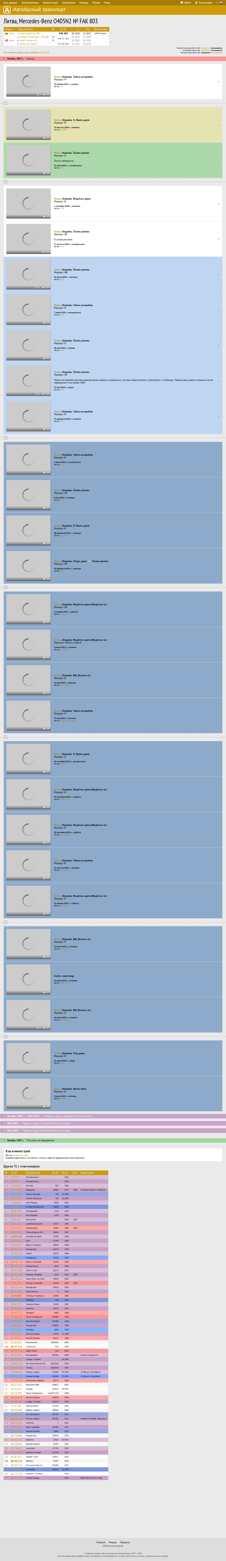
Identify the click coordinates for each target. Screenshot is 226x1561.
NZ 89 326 (16, 1300)
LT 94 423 (16, 1245)
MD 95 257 (17, 1249)
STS (62, 168)
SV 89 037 (16, 1334)
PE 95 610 (16, 1329)
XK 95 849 (16, 1410)
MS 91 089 (16, 1270)
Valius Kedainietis (67, 720)
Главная (100, 1542)
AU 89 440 (16, 1452)
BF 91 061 (16, 1414)
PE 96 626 (16, 1317)
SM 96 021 (16, 1376)
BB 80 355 (16, 1440)
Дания (11, 40)
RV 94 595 (16, 1291)
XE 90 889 (16, 1296)
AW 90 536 (17, 1418)
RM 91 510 (16, 1351)
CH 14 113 (16, 1469)
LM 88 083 (16, 1236)
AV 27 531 (16, 1384)
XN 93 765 (16, 1312)
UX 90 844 (16, 1372)
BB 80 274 (16, 1461)
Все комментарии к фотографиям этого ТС (27, 52)
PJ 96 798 (16, 1325)
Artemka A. (65, 535)
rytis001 (63, 130)
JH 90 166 (16, 1215)
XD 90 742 (16, 1401)
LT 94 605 (16, 1257)
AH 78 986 (16, 1435)
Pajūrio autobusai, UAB (29, 33)
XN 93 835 (16, 1423)
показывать (217, 53)
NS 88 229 (16, 1253)
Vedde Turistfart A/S (28, 40)
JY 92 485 (16, 1224)
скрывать (205, 48)
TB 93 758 (16, 1380)
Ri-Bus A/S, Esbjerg (28, 44)
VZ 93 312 (16, 1338)
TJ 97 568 (16, 1283)
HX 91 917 (16, 1207)
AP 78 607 (16, 1448)
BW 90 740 (17, 1262)
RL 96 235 (16, 1304)
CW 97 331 (16, 1431)
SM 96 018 (16, 1363)
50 (6, 1177)
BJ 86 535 (16, 1456)
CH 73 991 (16, 1393)
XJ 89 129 (16, 1321)
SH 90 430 (16, 1368)
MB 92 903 (17, 1266)
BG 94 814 (16, 1397)
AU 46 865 (16, 1389)
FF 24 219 (16, 1228)
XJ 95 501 (16, 1406)
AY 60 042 (16, 1444)
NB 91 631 (16, 1232)
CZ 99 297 (16, 1202)
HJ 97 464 (16, 1194)
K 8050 (15, 1177)
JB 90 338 (16, 1211)
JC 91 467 (16, 1219)
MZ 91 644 (17, 1287)
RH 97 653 (16, 1355)
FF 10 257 (16, 1342)
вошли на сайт (20, 1155)
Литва (11, 33)
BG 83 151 (16, 1465)
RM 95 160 (16, 1359)
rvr (61, 86)
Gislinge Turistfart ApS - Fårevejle (34, 37)
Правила (125, 1542)
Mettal (63, 764)
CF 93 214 (16, 1427)
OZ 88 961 (16, 1308)
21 (6, 1202)
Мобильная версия (113, 1546)
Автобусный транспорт (39, 9)
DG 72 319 (16, 1473)
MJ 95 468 (16, 1274)
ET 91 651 (16, 1190)
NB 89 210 (16, 1279)
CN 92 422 (16, 1478)
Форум (113, 1542)
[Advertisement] (113, 1510)
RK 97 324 (16, 1346)
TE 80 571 (16, 1185)
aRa (62, 1063)
